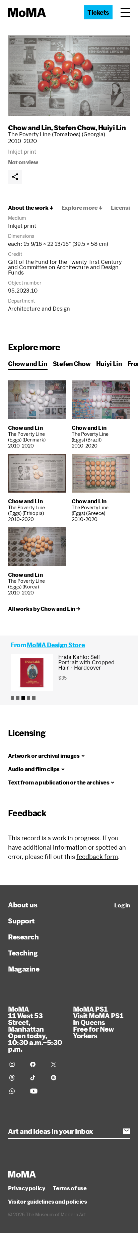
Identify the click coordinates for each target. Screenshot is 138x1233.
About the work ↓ (31, 207)
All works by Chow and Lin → (44, 608)
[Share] (15, 177)
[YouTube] (36, 1091)
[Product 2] (17, 698)
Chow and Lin (29, 128)
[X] (57, 1064)
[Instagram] (15, 1064)
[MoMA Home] (27, 12)
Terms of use (69, 1188)
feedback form (97, 856)
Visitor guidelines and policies (47, 1201)
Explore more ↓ (82, 207)
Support (21, 921)
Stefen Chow (74, 128)
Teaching (23, 953)
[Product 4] (28, 698)
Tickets (98, 12)
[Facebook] (36, 1064)
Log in (122, 905)
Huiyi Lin (112, 128)
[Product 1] (12, 698)
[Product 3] (23, 698)
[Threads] (15, 1078)
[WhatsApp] (15, 1091)
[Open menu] (125, 12)
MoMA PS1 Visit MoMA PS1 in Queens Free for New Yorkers (98, 1022)
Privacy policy (26, 1188)
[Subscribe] (126, 1131)
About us (22, 905)
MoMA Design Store (56, 645)
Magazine (23, 969)
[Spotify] (57, 1078)
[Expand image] (69, 75)
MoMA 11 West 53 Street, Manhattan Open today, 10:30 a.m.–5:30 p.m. (35, 1029)
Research (23, 937)
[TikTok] (36, 1078)
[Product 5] (34, 698)
